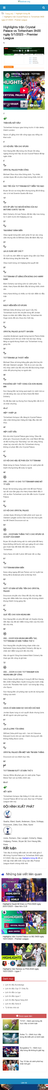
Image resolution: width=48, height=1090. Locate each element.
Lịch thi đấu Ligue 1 (13, 996)
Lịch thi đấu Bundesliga (14, 985)
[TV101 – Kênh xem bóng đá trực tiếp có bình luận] (10, 1019)
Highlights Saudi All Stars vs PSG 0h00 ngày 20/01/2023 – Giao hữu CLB (22, 905)
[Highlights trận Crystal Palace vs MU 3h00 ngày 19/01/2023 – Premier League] (24, 912)
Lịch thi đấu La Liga (13, 992)
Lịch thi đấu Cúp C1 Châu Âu (16, 989)
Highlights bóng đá (29, 858)
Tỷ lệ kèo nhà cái (12, 1008)
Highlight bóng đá (23, 14)
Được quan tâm (25, 1016)
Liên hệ (24, 1083)
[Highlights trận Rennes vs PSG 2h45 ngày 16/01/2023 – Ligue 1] (24, 944)
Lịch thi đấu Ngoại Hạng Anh (16, 1000)
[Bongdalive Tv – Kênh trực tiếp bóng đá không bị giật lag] (10, 1046)
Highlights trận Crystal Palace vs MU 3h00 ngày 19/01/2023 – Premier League (23, 937)
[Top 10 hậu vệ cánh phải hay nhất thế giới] (10, 1060)
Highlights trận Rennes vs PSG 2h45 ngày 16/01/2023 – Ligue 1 (21, 970)
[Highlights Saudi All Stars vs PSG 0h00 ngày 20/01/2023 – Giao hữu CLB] (24, 880)
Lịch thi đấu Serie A (13, 1004)
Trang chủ (9, 14)
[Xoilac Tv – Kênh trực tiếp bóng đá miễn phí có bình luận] (10, 1033)
